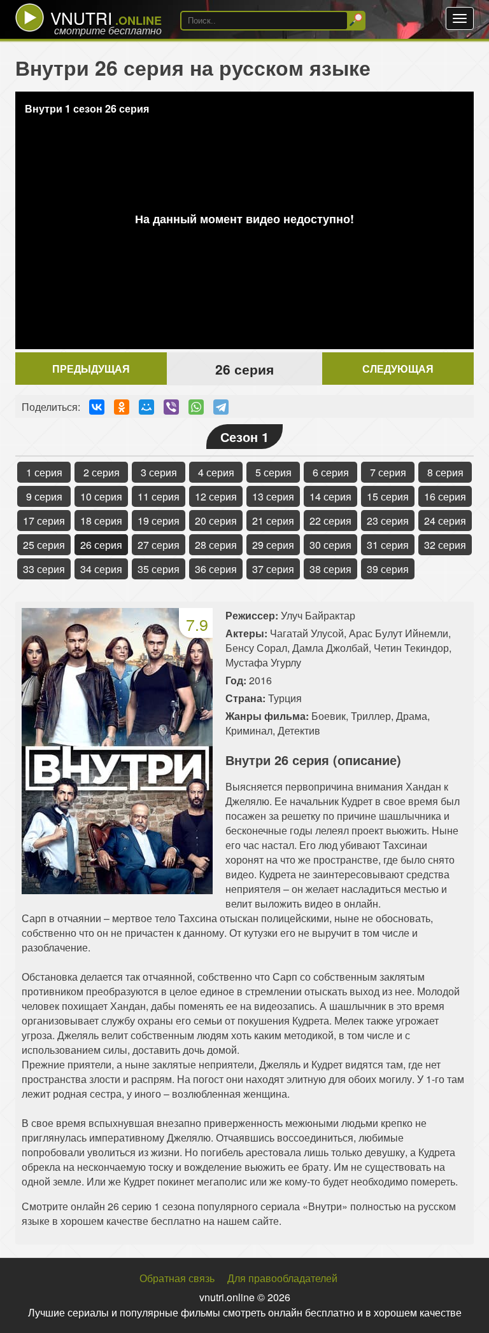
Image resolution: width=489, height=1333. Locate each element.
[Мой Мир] (146, 407)
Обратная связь (177, 1278)
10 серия (101, 496)
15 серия (388, 496)
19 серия (159, 520)
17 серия (44, 520)
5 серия (273, 472)
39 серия (388, 569)
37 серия (273, 569)
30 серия (330, 544)
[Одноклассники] (121, 407)
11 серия (159, 496)
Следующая (398, 368)
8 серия (445, 472)
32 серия (445, 544)
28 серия (216, 544)
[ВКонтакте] (96, 407)
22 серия (330, 520)
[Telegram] (221, 407)
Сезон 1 (244, 436)
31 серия (388, 544)
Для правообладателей (282, 1278)
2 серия (101, 472)
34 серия (101, 569)
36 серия (216, 569)
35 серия (159, 569)
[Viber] (171, 407)
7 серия (388, 472)
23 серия (388, 520)
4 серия (216, 472)
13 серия (273, 496)
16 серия (445, 496)
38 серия (330, 569)
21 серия (273, 520)
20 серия (216, 520)
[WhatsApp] (196, 407)
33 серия (44, 569)
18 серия (101, 520)
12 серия (216, 496)
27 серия (159, 544)
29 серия (273, 544)
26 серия (101, 544)
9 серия (44, 496)
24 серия (445, 520)
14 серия (330, 496)
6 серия (331, 472)
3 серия (159, 472)
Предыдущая (91, 368)
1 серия (44, 472)
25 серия (44, 544)
